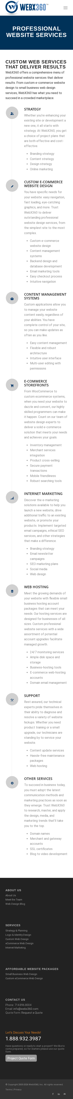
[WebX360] (30, 7)
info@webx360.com (25, 1008)
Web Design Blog (15, 903)
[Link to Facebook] (53, 1094)
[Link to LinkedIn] (59, 1094)
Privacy (17, 1089)
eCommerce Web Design (19, 943)
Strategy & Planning (16, 930)
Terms (8, 1089)
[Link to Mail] (65, 1094)
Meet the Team (13, 899)
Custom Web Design (17, 939)
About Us (10, 895)
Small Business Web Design (21, 974)
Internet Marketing (15, 947)
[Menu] (65, 7)
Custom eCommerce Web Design (24, 978)
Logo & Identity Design (18, 934)
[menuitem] (65, 7)
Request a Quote (32, 1012)
